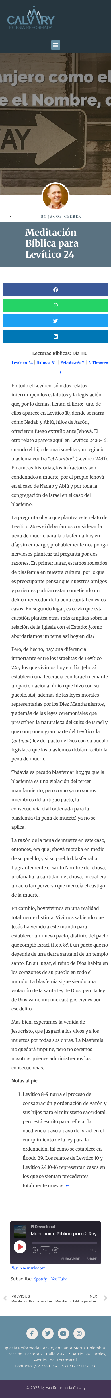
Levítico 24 (22, 363)
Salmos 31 (46, 363)
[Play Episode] (20, 1246)
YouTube (59, 1279)
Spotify (40, 1279)
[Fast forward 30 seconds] (56, 1250)
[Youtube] (63, 1333)
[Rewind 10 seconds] (35, 1250)
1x (45, 1250)
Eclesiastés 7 (72, 363)
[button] (55, 45)
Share (92, 1258)
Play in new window (27, 1268)
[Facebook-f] (32, 1333)
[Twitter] (48, 1333)
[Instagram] (79, 1333)
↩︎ (67, 1186)
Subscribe (70, 1258)
